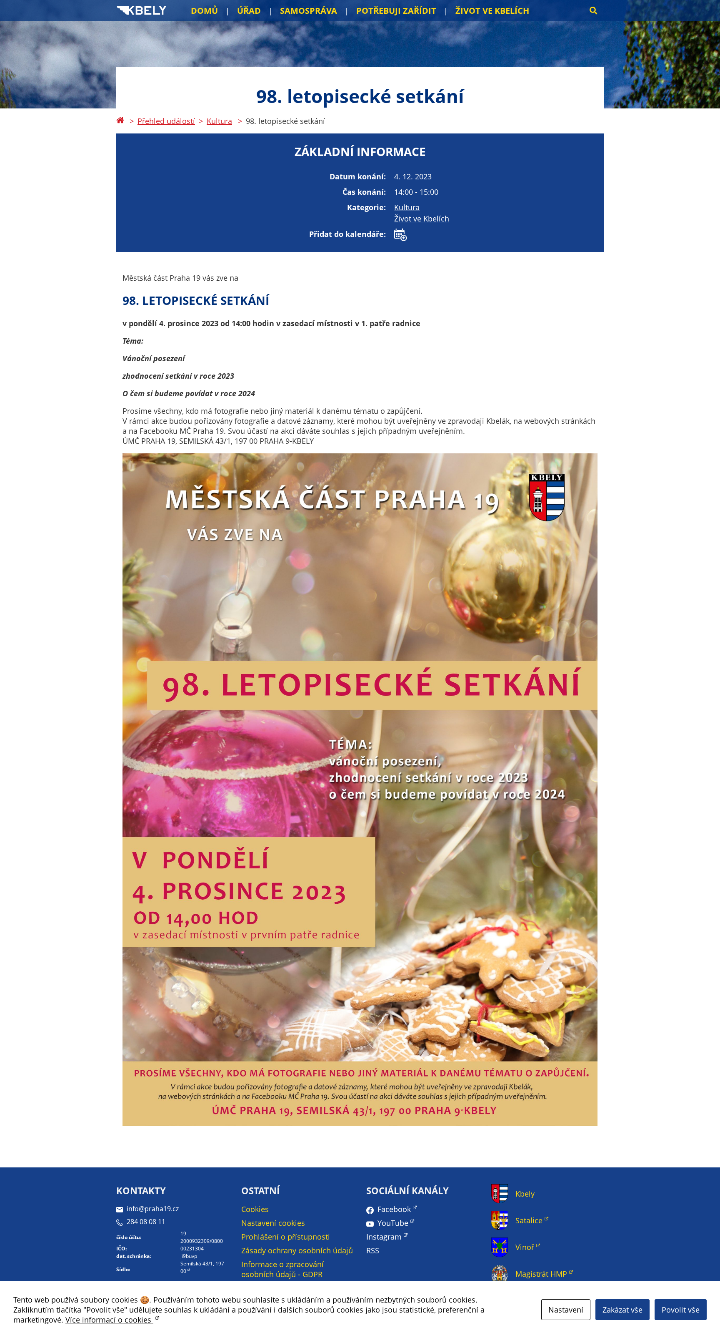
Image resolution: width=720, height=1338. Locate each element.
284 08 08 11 (146, 1221)
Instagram (384, 1237)
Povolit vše (681, 1310)
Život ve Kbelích (492, 10)
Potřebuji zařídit (396, 10)
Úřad (249, 10)
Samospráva (308, 10)
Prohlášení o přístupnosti (285, 1237)
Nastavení (565, 1310)
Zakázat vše (622, 1310)
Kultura (219, 121)
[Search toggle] (593, 10)
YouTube (393, 1223)
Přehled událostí (166, 121)
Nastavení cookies (273, 1223)
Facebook (394, 1209)
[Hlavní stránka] (120, 121)
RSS (372, 1250)
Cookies (255, 1209)
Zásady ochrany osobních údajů (297, 1250)
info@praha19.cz (153, 1208)
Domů (204, 10)
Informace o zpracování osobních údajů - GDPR (282, 1269)
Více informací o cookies (109, 1320)
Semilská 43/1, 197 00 (202, 1267)
